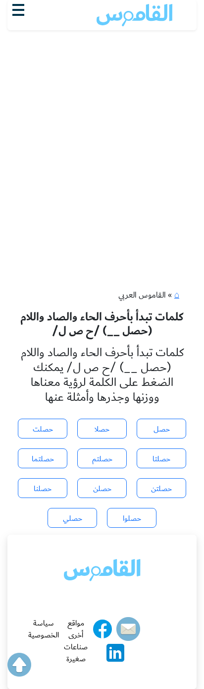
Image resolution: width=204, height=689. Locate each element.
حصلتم (102, 458)
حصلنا (42, 488)
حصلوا (132, 518)
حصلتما (43, 458)
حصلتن (161, 488)
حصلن (102, 488)
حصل (161, 429)
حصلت (43, 429)
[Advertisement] (102, 137)
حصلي (72, 518)
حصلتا (161, 458)
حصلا (102, 429)
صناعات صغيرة (76, 652)
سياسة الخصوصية (43, 629)
